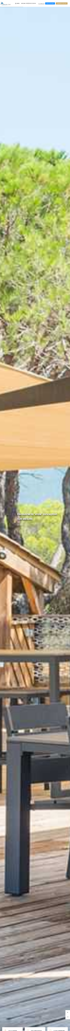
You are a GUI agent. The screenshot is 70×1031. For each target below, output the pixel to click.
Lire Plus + (19, 525)
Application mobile (50, 3)
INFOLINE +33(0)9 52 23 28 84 (28, 3)
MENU (18, 3)
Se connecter (41, 3)
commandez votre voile (61, 3)
